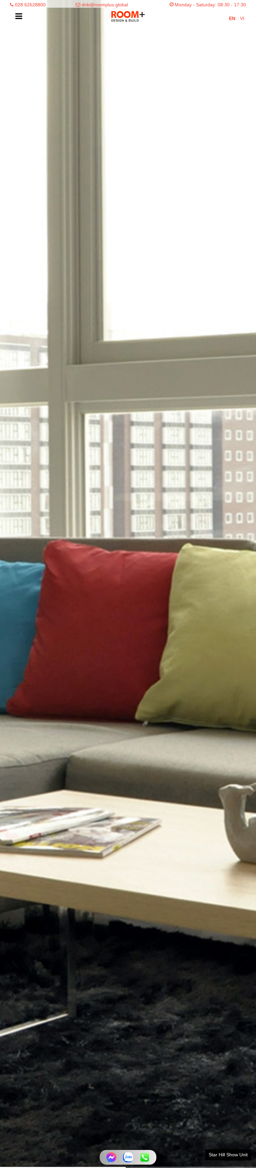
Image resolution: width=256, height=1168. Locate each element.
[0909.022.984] (145, 1157)
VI (242, 18)
